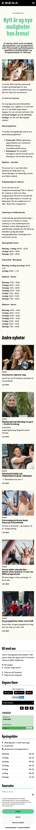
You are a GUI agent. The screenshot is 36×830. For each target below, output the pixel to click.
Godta (18, 811)
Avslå (18, 817)
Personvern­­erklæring (24, 827)
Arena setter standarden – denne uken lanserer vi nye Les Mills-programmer (17, 571)
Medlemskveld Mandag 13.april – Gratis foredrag (17, 422)
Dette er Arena (8, 792)
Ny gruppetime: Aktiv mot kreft (17, 620)
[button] (33, 795)
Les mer (5, 385)
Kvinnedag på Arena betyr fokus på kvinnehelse (15, 521)
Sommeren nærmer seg (14, 374)
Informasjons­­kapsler (11, 827)
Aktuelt (4, 372)
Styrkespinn (11, 151)
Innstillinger (18, 823)
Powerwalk (10, 140)
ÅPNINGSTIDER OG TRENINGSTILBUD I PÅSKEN (17, 474)
